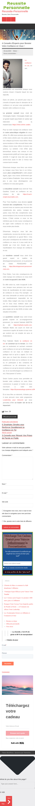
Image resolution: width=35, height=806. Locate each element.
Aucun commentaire (10, 53)
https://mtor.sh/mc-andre (21, 125)
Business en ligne (11, 621)
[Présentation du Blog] (9, 19)
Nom (4, 484)
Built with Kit (17, 743)
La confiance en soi (28, 62)
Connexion (6, 672)
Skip (3, 804)
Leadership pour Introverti (13, 400)
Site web (5, 502)
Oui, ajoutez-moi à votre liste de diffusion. (17, 521)
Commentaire (7, 455)
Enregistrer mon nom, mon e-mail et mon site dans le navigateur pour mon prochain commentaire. (17, 513)
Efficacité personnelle (9, 416)
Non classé (9, 626)
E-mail (4, 493)
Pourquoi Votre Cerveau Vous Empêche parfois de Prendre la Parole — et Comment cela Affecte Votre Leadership (18, 606)
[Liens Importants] (13, 19)
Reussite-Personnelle (15, 11)
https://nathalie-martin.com (23, 325)
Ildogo (15, 51)
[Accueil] (4, 19)
